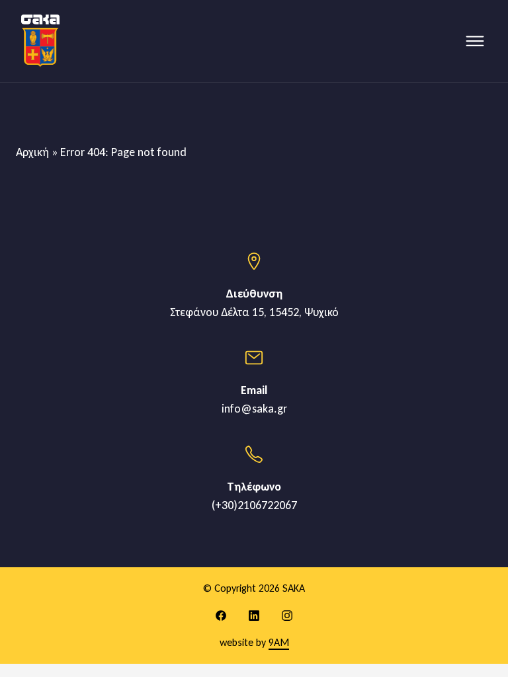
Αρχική (32, 152)
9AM (279, 642)
